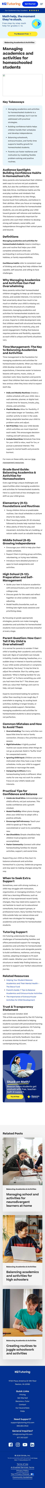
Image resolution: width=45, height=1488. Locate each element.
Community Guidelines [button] (22, 1477)
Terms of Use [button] (22, 1464)
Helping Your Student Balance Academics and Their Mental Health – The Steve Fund (22, 983)
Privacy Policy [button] (22, 1471)
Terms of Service (24, 1460)
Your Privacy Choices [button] (20, 1474)
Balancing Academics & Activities (19, 42)
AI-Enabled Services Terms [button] (22, 1467)
